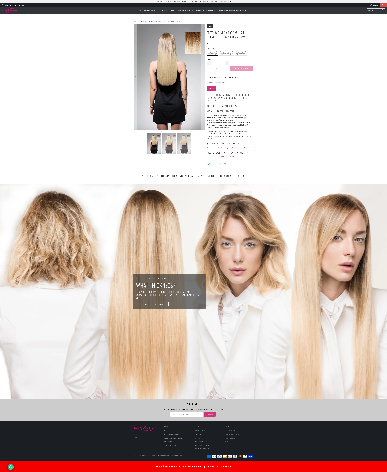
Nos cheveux (168, 441)
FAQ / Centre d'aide (200, 431)
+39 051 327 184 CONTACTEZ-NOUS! (14, 5)
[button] (148, 10)
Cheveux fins (212, 53)
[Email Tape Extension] (2, 5)
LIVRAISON (198, 438)
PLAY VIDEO (143, 304)
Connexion (375, 5)
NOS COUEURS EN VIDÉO (229, 157)
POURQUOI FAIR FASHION (171, 434)
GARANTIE (198, 434)
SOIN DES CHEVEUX (170, 445)
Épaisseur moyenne (226, 53)
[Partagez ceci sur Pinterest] (219, 164)
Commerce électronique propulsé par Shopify (169, 455)
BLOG (166, 431)
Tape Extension (142, 455)
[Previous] (135, 77)
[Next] (203, 77)
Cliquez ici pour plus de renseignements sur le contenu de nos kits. (229, 148)
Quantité (209, 59)
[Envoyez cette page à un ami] (225, 164)
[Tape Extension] (11, 10)
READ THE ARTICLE (160, 304)
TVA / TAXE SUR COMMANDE (203, 449)
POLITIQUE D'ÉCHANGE (201, 441)
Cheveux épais (241, 53)
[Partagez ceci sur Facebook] (214, 164)
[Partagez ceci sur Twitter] (209, 164)
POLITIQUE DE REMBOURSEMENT (204, 445)
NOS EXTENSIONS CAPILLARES (173, 438)
